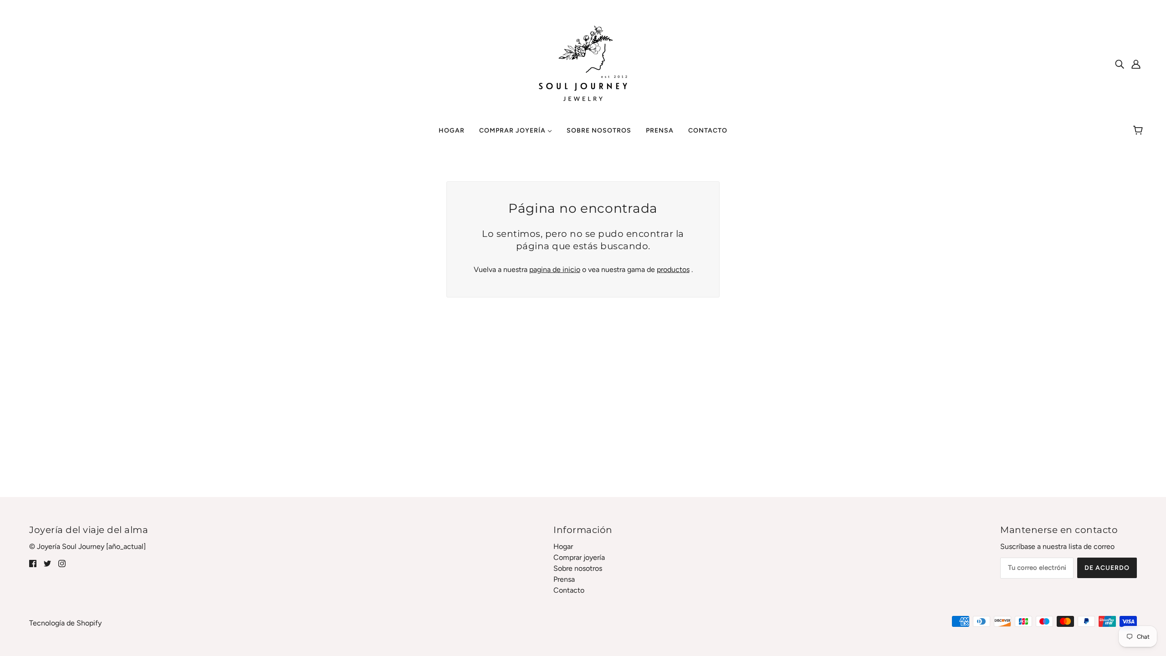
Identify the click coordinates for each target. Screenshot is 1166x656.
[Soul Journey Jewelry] (583, 63)
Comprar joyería (579, 557)
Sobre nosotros (577, 568)
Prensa (564, 579)
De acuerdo (1107, 568)
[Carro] (1139, 131)
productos (673, 269)
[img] (1119, 64)
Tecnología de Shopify (65, 623)
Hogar (563, 546)
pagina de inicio (554, 269)
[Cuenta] (1136, 64)
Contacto (568, 590)
